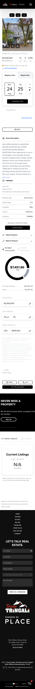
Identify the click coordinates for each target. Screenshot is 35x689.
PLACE (28, 664)
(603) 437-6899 (17, 647)
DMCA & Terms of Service (22, 686)
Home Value (17, 528)
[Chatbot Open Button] (29, 683)
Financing (17, 525)
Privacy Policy (9, 686)
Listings (17, 517)
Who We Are (17, 531)
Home (18, 514)
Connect (17, 534)
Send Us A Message (17, 592)
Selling (17, 522)
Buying (17, 519)
